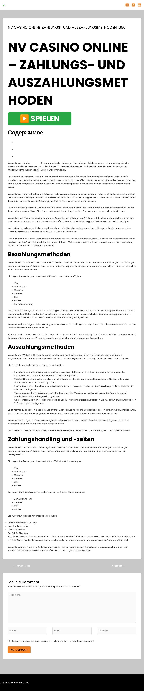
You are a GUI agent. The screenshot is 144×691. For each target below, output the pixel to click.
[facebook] (127, 5)
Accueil (52, 4)
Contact (90, 4)
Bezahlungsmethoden (33, 141)
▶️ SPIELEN (40, 118)
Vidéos (78, 4)
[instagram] (133, 5)
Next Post (118, 565)
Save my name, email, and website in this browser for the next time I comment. (53, 640)
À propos (65, 4)
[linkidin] (139, 5)
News (32, 32)
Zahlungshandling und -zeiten (40, 156)
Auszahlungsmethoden (34, 148)
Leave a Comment (18, 32)
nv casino (35, 162)
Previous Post (21, 565)
